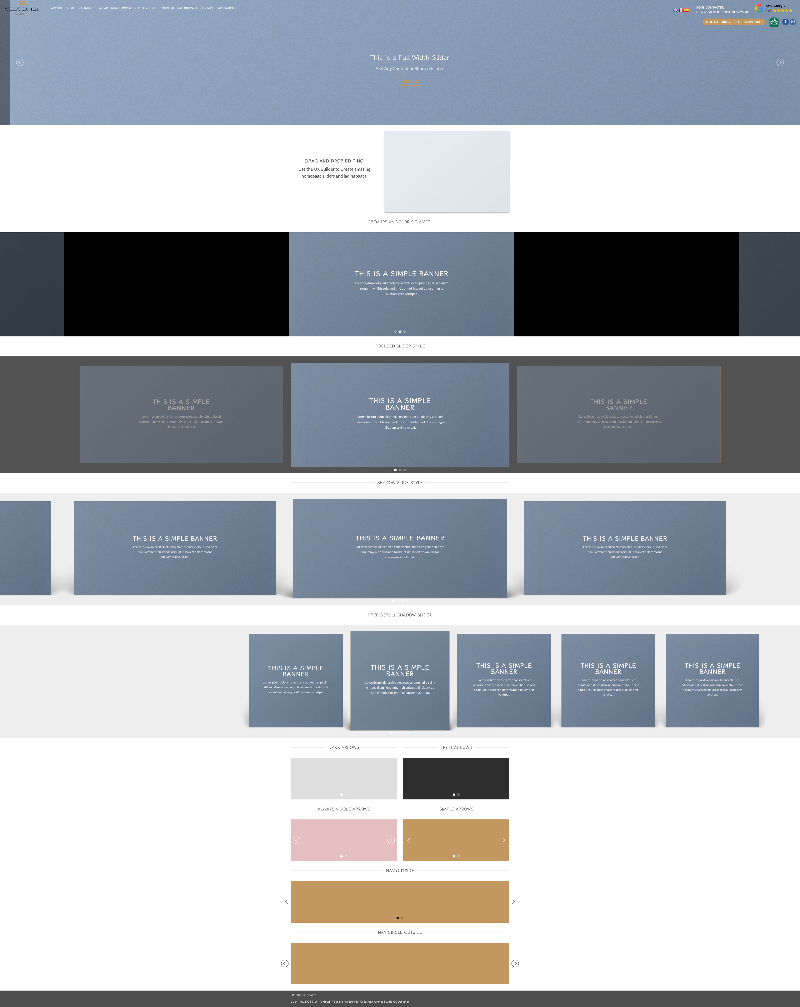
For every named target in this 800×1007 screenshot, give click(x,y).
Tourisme (167, 8)
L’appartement (108, 8)
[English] (676, 9)
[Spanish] (687, 9)
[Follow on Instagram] (793, 22)
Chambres (87, 8)
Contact (207, 8)
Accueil (57, 8)
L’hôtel (71, 8)
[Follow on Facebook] (785, 22)
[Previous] (20, 62)
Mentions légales (303, 995)
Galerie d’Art (187, 8)
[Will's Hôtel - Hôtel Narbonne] (24, 8)
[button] (774, 8)
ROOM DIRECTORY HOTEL (139, 8)
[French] (681, 9)
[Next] (780, 62)
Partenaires (225, 8)
